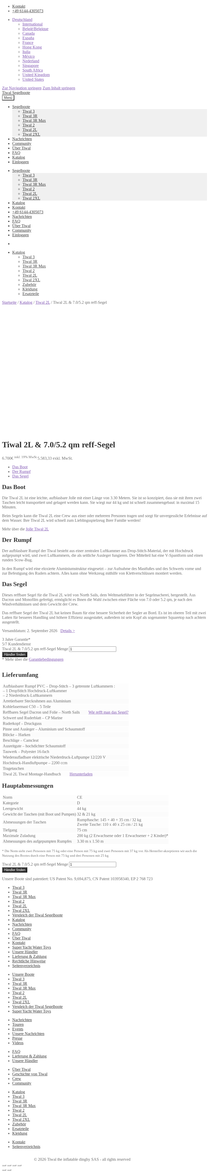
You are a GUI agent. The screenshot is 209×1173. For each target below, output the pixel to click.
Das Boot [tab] (20, 467)
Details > (67, 631)
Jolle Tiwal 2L (37, 529)
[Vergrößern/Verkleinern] (4, 1165)
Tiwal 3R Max (34, 120)
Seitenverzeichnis (26, 965)
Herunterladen (81, 774)
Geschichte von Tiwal (29, 1074)
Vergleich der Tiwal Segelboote (37, 915)
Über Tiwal (21, 148)
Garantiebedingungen (46, 659)
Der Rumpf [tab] (21, 471)
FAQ (16, 152)
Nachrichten (22, 139)
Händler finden (14, 654)
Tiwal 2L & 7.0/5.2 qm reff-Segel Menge (35, 649)
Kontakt (18, 6)
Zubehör (29, 284)
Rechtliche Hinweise (29, 961)
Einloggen (20, 162)
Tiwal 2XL (31, 134)
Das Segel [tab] (20, 476)
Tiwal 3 (28, 111)
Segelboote (21, 106)
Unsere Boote (23, 974)
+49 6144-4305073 (27, 11)
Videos (17, 1043)
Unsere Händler (25, 952)
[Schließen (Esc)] (19, 1165)
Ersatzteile (30, 294)
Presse (17, 1038)
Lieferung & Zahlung (29, 956)
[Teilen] (14, 1165)
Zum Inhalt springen (59, 88)
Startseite (9, 302)
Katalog (18, 157)
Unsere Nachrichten (28, 1033)
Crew (16, 1078)
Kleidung (29, 289)
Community (21, 143)
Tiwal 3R (29, 116)
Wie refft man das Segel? (108, 712)
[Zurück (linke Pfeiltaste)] (4, 1170)
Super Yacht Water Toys (31, 947)
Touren (18, 1024)
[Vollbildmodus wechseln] (9, 1165)
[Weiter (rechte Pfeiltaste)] (9, 1170)
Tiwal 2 (28, 125)
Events (17, 1029)
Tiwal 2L (29, 129)
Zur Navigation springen (22, 88)
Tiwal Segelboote (16, 92)
